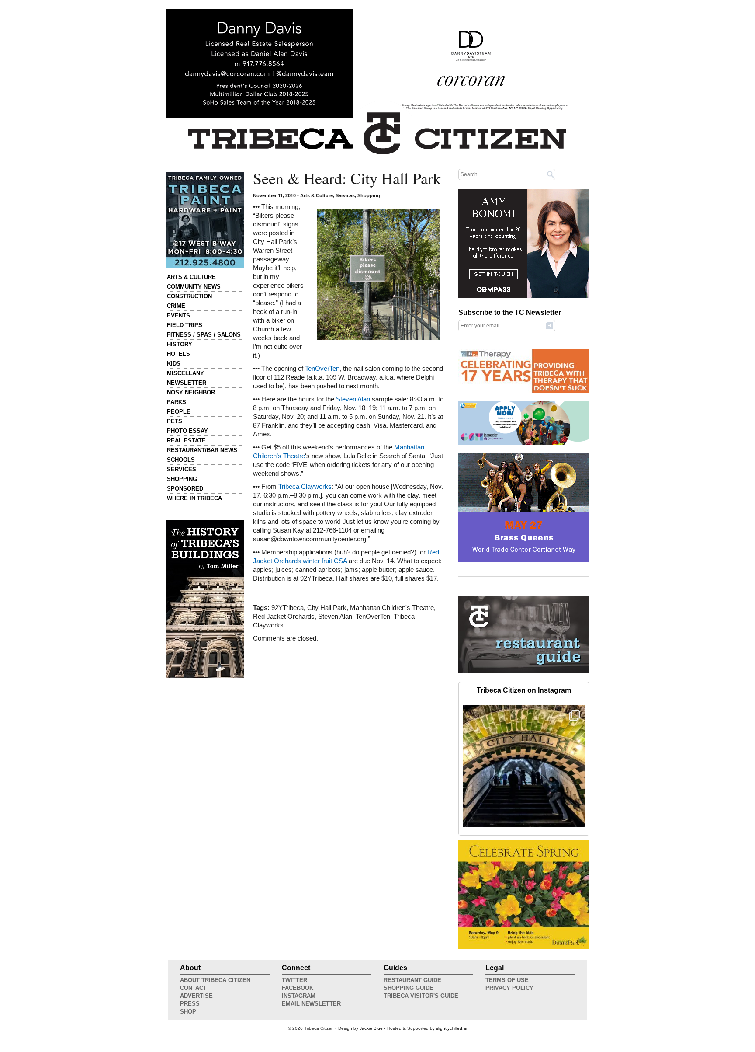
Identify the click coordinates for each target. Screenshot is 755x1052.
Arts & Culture (191, 277)
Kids (173, 363)
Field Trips (184, 325)
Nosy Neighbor (191, 392)
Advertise (196, 996)
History (179, 344)
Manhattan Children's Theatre (392, 607)
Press (190, 1003)
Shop (188, 1011)
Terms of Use (507, 980)
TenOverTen (322, 368)
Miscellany (185, 373)
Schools (181, 459)
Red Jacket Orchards (284, 616)
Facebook (297, 988)
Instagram (298, 996)
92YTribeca (287, 607)
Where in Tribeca (194, 498)
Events (178, 315)
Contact (193, 988)
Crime (176, 306)
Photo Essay (187, 431)
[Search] (550, 174)
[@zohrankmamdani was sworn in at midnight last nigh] (524, 766)
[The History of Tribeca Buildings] (205, 599)
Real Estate (186, 440)
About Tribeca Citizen (215, 980)
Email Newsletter (311, 1003)
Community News (194, 286)
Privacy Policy (509, 988)
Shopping (182, 479)
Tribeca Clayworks (305, 486)
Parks (176, 402)
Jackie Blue (371, 1028)
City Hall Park (326, 607)
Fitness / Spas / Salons (204, 334)
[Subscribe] (549, 325)
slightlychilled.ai (451, 1028)
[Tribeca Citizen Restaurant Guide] (523, 671)
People (178, 411)
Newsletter (186, 383)
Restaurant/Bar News (202, 450)
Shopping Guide (408, 988)
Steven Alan (353, 399)
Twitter (294, 980)
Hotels (178, 354)
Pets (174, 421)
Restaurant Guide (412, 980)
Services (181, 469)
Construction (189, 296)
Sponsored (185, 488)
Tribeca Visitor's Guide (421, 996)
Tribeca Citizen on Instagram (524, 690)
